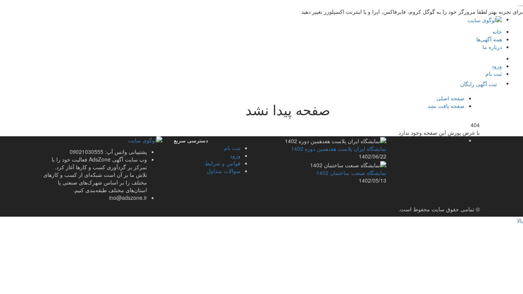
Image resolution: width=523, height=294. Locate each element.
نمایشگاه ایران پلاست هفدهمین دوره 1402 (338, 148)
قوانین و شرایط (222, 163)
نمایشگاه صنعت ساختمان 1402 (351, 172)
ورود (497, 66)
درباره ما (492, 47)
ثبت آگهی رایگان (478, 84)
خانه (497, 31)
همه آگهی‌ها (489, 39)
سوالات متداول (223, 171)
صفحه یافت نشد (446, 105)
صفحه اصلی (450, 98)
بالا (520, 220)
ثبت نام (493, 73)
